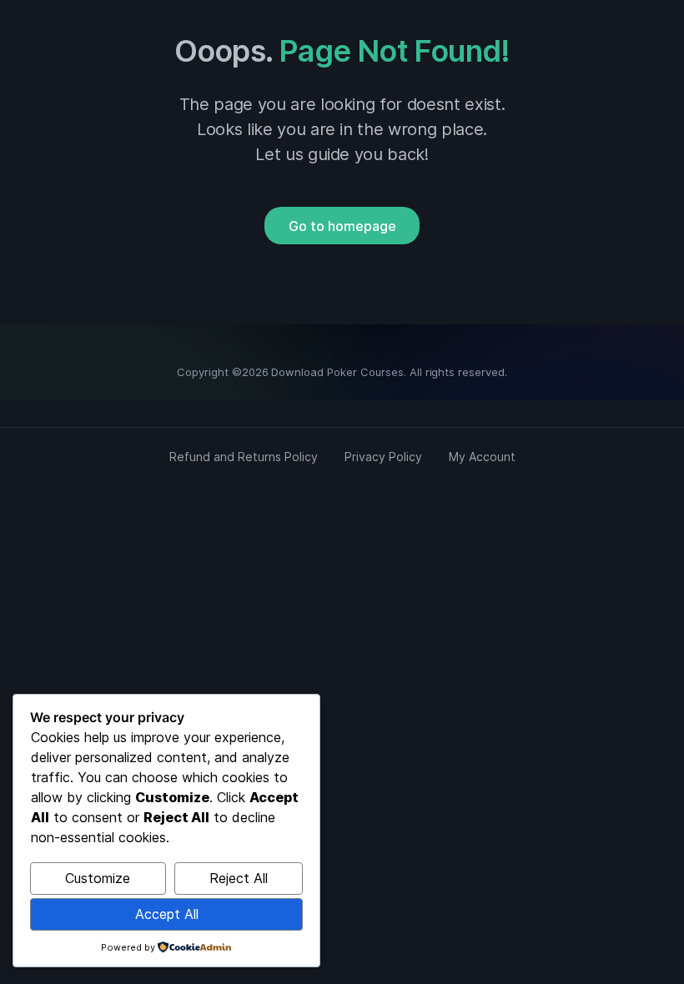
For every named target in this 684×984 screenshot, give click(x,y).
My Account (482, 456)
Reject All (238, 878)
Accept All (167, 914)
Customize (97, 878)
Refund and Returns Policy (243, 456)
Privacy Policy (383, 456)
